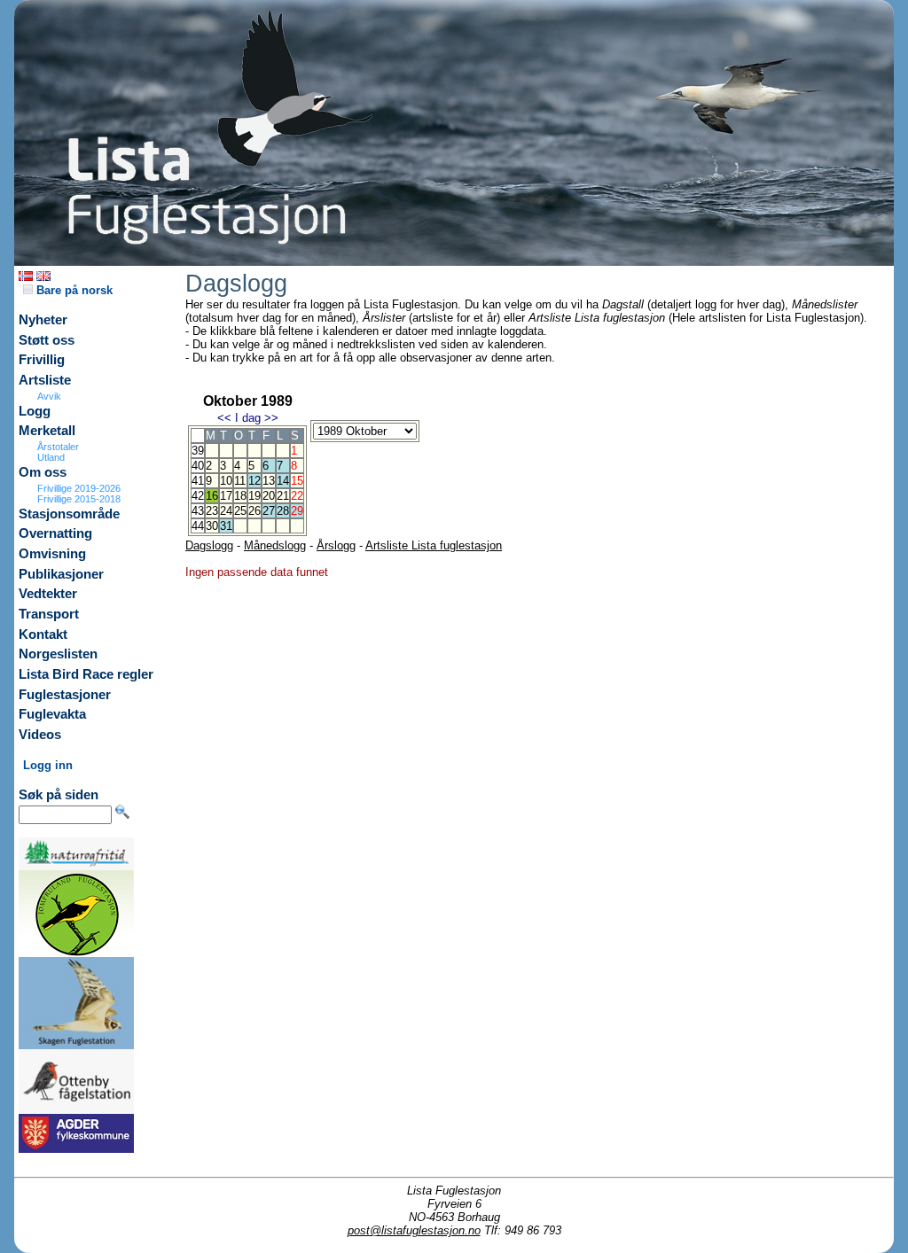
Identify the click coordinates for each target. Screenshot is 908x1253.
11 (240, 480)
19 (254, 495)
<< (224, 417)
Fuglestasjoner (65, 695)
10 (226, 480)
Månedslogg (275, 545)
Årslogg (336, 545)
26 (254, 511)
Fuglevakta (52, 714)
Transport (49, 614)
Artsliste (45, 380)
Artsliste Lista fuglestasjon (433, 545)
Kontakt (43, 634)
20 (268, 495)
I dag (248, 417)
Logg (35, 411)
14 (283, 480)
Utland (51, 457)
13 (268, 480)
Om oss (43, 472)
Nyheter (43, 320)
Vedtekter (48, 594)
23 (212, 511)
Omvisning (52, 554)
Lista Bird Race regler (86, 674)
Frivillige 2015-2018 (79, 499)
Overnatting (55, 533)
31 (226, 526)
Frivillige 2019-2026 (79, 488)
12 (254, 480)
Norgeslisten (58, 654)
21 (283, 495)
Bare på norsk (73, 290)
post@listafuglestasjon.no (414, 1230)
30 (212, 526)
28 (283, 511)
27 (268, 511)
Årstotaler (58, 446)
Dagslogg (209, 545)
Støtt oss (46, 340)
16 (212, 495)
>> (271, 417)
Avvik (49, 396)
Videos (40, 735)
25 (240, 511)
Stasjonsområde (69, 514)
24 (226, 511)
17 (226, 495)
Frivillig (42, 360)
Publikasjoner (61, 574)
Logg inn (48, 765)
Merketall (47, 431)
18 (240, 495)
